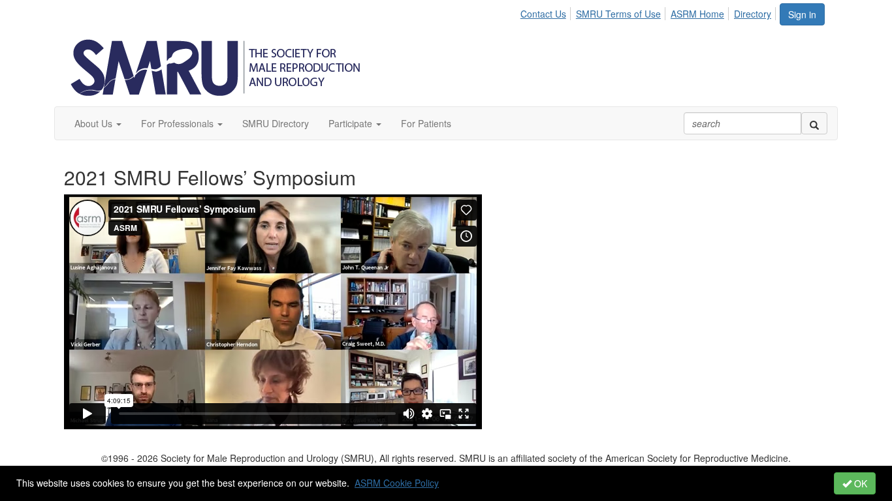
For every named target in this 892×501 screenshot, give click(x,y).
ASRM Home (697, 13)
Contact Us (543, 13)
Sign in (802, 14)
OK (859, 483)
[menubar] (649, 11)
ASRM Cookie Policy (397, 482)
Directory (752, 13)
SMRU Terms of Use (618, 13)
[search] (814, 123)
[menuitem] (547, 11)
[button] (98, 123)
